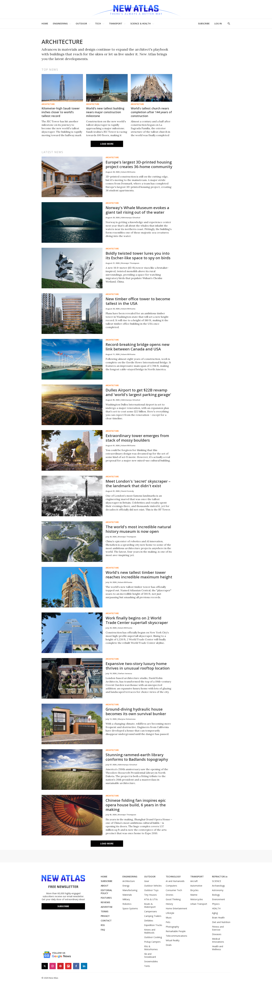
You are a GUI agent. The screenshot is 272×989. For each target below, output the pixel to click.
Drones (169, 894)
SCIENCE (216, 881)
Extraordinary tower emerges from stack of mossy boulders (137, 438)
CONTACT (106, 920)
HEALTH (216, 908)
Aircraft (194, 881)
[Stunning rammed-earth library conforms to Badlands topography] (72, 769)
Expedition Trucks (153, 925)
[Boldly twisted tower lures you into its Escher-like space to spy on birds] (72, 268)
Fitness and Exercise (218, 928)
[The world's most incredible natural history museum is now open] (72, 541)
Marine (193, 894)
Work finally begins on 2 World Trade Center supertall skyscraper (137, 620)
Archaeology (218, 885)
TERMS (104, 911)
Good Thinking (173, 899)
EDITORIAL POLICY (106, 892)
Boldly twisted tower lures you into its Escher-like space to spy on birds (138, 255)
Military (126, 899)
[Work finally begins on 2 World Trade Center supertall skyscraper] (72, 632)
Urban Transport (198, 903)
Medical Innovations (218, 940)
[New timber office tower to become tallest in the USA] (72, 313)
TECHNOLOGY (173, 876)
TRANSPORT (115, 23)
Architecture (48, 104)
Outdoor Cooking (153, 937)
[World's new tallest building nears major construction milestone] (107, 88)
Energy (125, 885)
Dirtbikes (148, 920)
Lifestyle (170, 912)
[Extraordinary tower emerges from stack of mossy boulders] (72, 450)
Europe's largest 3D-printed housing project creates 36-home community (139, 164)
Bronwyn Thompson (130, 263)
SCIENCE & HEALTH (140, 23)
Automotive (196, 885)
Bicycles (194, 890)
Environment (218, 899)
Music (169, 917)
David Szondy (127, 491)
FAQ (103, 929)
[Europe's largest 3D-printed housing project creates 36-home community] (72, 177)
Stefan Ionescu (125, 673)
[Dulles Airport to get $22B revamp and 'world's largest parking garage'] (72, 405)
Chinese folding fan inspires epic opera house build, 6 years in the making (136, 805)
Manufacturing (129, 890)
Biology (216, 894)
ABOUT (104, 885)
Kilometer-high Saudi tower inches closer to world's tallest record (61, 112)
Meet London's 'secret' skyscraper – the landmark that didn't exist (138, 483)
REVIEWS (105, 902)
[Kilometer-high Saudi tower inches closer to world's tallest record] (62, 88)
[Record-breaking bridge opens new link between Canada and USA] (72, 359)
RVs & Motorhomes (151, 948)
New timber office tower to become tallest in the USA (138, 301)
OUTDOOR (81, 23)
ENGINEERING (60, 23)
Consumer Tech (174, 890)
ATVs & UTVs (151, 899)
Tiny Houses (150, 894)
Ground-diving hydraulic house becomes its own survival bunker (136, 711)
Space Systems (130, 908)
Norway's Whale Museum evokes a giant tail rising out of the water (137, 210)
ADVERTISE (107, 906)
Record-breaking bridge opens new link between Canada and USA (138, 347)
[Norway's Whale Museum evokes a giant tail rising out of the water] (72, 222)
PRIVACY (105, 915)
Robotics (126, 903)
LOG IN (218, 23)
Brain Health (218, 917)
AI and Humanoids (175, 881)
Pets (168, 922)
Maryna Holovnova (127, 719)
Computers (171, 885)
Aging (215, 912)
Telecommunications (176, 935)
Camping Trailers (152, 915)
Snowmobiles (151, 961)
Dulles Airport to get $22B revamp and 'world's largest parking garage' (138, 392)
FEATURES (106, 897)
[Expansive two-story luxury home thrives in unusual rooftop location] (72, 678)
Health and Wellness (217, 948)
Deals (169, 944)
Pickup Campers (152, 941)
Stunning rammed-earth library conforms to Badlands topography (137, 757)
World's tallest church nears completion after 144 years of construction (151, 112)
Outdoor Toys (151, 890)
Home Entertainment (176, 908)
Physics (216, 903)
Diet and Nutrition (221, 922)
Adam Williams (128, 172)
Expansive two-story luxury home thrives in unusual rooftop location (138, 666)
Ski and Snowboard (150, 955)
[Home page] (136, 9)
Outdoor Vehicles (153, 885)
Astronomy (217, 890)
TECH (98, 23)
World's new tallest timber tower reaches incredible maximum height (139, 574)
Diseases (216, 934)
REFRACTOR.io (219, 876)
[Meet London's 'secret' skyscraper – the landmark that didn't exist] (72, 496)
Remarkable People (176, 931)
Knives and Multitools (149, 931)
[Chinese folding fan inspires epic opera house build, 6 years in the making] (72, 815)
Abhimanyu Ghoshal (130, 217)
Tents (147, 965)
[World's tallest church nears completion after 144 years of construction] (151, 88)
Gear (146, 881)
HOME (45, 23)
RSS (103, 925)
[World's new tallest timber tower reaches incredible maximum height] (72, 587)
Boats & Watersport (150, 905)
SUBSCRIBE (204, 23)
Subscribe (63, 906)
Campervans (150, 911)
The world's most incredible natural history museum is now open (138, 529)
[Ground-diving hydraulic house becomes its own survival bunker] (72, 724)
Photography (172, 926)
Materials (127, 894)
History (169, 903)
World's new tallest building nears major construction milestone (105, 112)
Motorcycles (196, 899)
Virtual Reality (172, 940)
